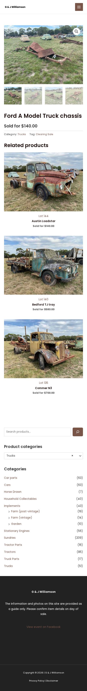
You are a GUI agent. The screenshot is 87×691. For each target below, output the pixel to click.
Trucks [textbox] (39, 456)
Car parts (10, 478)
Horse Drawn (12, 492)
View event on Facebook (43, 627)
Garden (16, 524)
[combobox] (43, 455)
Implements (12, 506)
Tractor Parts (13, 545)
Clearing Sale (44, 134)
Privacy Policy (36, 680)
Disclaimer (52, 680)
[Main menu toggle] (79, 7)
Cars (7, 485)
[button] (76, 31)
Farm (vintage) (21, 518)
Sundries (10, 538)
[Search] (78, 432)
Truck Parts (11, 559)
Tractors (10, 552)
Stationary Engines (17, 531)
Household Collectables (20, 499)
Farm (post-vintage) (25, 511)
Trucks (8, 566)
